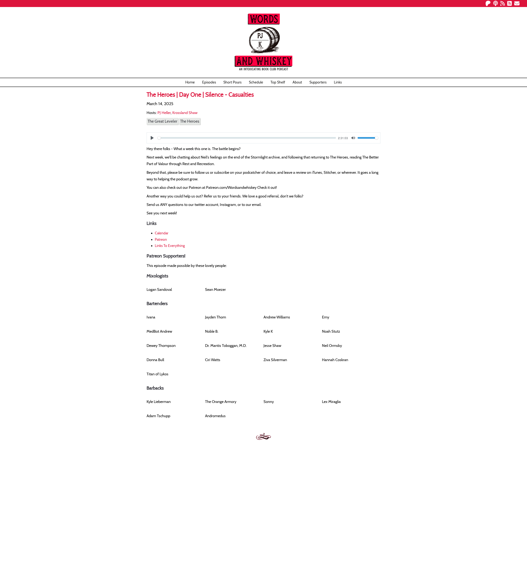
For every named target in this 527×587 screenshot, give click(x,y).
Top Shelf (277, 82)
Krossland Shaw (184, 112)
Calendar (161, 233)
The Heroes (189, 121)
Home (190, 82)
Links (338, 82)
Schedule (256, 82)
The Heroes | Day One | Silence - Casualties (200, 94)
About (297, 82)
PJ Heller (164, 112)
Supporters (317, 82)
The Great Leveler (162, 121)
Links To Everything (170, 245)
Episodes (209, 82)
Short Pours (232, 82)
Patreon (161, 239)
